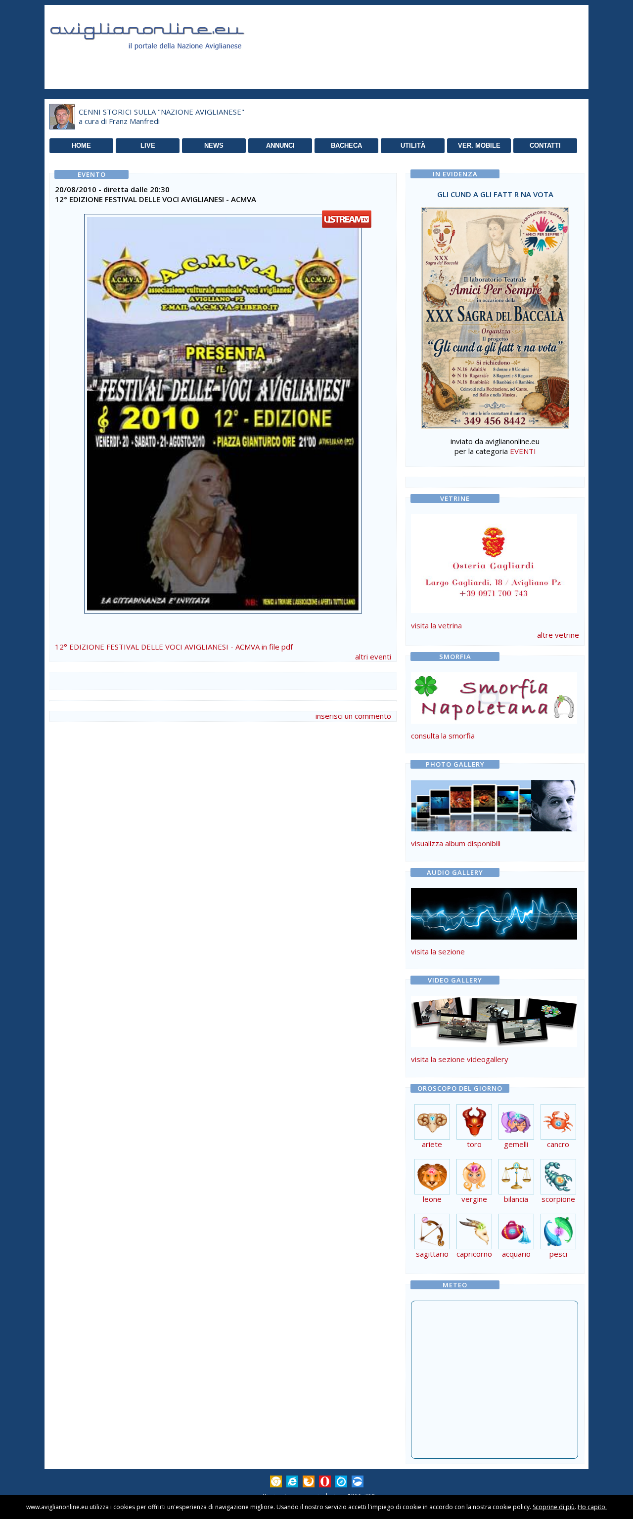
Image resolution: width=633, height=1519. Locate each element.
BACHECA (346, 145)
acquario (516, 1254)
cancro (558, 1144)
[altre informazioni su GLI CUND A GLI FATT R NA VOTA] (495, 315)
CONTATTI (545, 145)
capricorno (474, 1254)
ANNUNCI (280, 145)
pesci (558, 1254)
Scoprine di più (554, 1507)
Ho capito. (592, 1507)
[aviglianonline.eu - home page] (160, 61)
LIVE (147, 145)
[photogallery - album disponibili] (494, 828)
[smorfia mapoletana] (494, 721)
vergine (474, 1199)
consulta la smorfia (443, 735)
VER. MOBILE (479, 145)
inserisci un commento (353, 716)
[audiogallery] (494, 937)
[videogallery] (494, 1044)
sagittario (432, 1254)
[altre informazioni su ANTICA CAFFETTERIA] (494, 561)
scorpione (558, 1199)
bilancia (516, 1199)
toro (474, 1144)
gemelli (516, 1144)
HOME (81, 145)
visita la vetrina (436, 625)
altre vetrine (558, 635)
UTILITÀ (413, 145)
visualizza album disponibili (455, 843)
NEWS (214, 145)
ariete (432, 1144)
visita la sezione (438, 951)
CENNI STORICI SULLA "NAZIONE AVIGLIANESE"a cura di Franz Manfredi (161, 116)
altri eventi (373, 656)
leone (432, 1199)
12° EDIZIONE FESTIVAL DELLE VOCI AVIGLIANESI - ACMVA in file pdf (174, 647)
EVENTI (523, 451)
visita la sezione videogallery (459, 1059)
